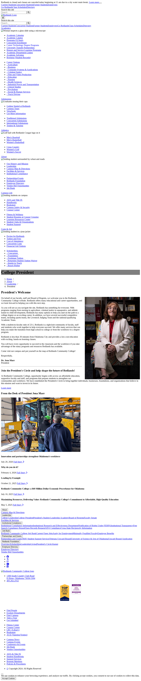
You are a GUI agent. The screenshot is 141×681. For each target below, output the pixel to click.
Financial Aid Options (16, 246)
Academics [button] (6, 28)
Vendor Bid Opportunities (18, 186)
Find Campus (12, 615)
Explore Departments (16, 613)
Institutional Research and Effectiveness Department (55, 525)
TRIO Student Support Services (35, 539)
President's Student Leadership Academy (51, 518)
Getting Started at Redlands (18, 106)
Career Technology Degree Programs (23, 45)
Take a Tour (12, 618)
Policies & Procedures (16, 664)
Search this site (7, 10)
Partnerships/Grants (15, 178)
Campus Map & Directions (18, 169)
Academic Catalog (15, 38)
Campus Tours (13, 108)
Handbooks (12, 202)
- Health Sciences (14, 82)
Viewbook (11, 111)
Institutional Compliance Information (17, 525)
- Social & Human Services (18, 92)
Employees (52, 5)
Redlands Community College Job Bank (18, 533)
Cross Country (13, 147)
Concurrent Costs (14, 243)
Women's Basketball (15, 142)
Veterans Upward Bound (60, 539)
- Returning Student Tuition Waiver (22, 260)
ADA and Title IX (14, 200)
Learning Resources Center (18, 219)
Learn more (6, 388)
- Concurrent (13, 253)
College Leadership (9, 518)
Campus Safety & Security (18, 207)
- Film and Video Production (19, 74)
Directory (31, 7)
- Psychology (12, 89)
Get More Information (16, 113)
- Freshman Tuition (15, 258)
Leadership (11, 166)
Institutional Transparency (122, 525)
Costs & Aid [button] (6, 229)
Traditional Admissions (17, 118)
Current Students (8, 5)
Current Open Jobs (44, 533)
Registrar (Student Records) (19, 57)
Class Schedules (20, 7)
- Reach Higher (13, 265)
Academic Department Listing (20, 52)
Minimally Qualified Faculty (85, 533)
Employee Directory (15, 183)
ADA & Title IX (14, 654)
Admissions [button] (6, 99)
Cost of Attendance (15, 241)
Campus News (13, 639)
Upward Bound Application (120, 539)
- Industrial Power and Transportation (23, 84)
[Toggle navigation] (3, 17)
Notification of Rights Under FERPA (94, 525)
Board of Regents (76, 518)
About (9, 281)
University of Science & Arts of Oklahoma (89, 539)
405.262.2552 (13, 581)
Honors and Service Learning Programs (24, 50)
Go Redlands (7, 7)
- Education (12, 77)
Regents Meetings (14, 661)
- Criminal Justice (14, 72)
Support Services (14, 659)
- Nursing (11, 79)
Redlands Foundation (16, 181)
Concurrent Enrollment (17, 43)
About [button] (4, 156)
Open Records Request (35, 528)
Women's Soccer (14, 152)
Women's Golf (13, 149)
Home (9, 279)
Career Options (13, 62)
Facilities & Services (15, 171)
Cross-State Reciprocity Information (76, 528)
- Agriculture (12, 65)
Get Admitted (12, 620)
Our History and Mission (17, 164)
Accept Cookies (8, 678)
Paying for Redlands (15, 236)
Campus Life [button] (6, 193)
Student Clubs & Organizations (20, 222)
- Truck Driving (13, 94)
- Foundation (12, 256)
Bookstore (11, 205)
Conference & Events (16, 644)
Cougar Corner (13, 210)
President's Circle (43, 544)
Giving (33, 544)
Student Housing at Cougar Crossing (23, 217)
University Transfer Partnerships (21, 48)
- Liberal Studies (14, 87)
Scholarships (12, 251)
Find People (12, 610)
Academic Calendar (15, 35)
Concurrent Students (24, 5)
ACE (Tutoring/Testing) (17, 635)
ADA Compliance (53, 528)
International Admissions (17, 123)
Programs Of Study (15, 40)
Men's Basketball (14, 140)
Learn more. (94, 2)
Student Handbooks (15, 656)
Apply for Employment (63, 533)
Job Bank (11, 188)
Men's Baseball (13, 137)
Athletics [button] (5, 130)
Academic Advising (15, 55)
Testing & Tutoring (15, 125)
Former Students (40, 5)
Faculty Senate (90, 518)
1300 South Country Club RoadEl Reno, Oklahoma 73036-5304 (21, 577)
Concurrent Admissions (17, 121)
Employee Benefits (105, 533)
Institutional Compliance (17, 173)
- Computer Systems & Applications (22, 69)
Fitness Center (13, 625)
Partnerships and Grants (12, 536)
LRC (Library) (13, 630)
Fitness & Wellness (15, 214)
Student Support (14, 224)
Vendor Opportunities (16, 649)
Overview (5, 544)
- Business (11, 67)
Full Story (18, 462)
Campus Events (13, 642)
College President (25, 518)
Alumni (54, 544)
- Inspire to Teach (14, 263)
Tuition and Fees (14, 239)
